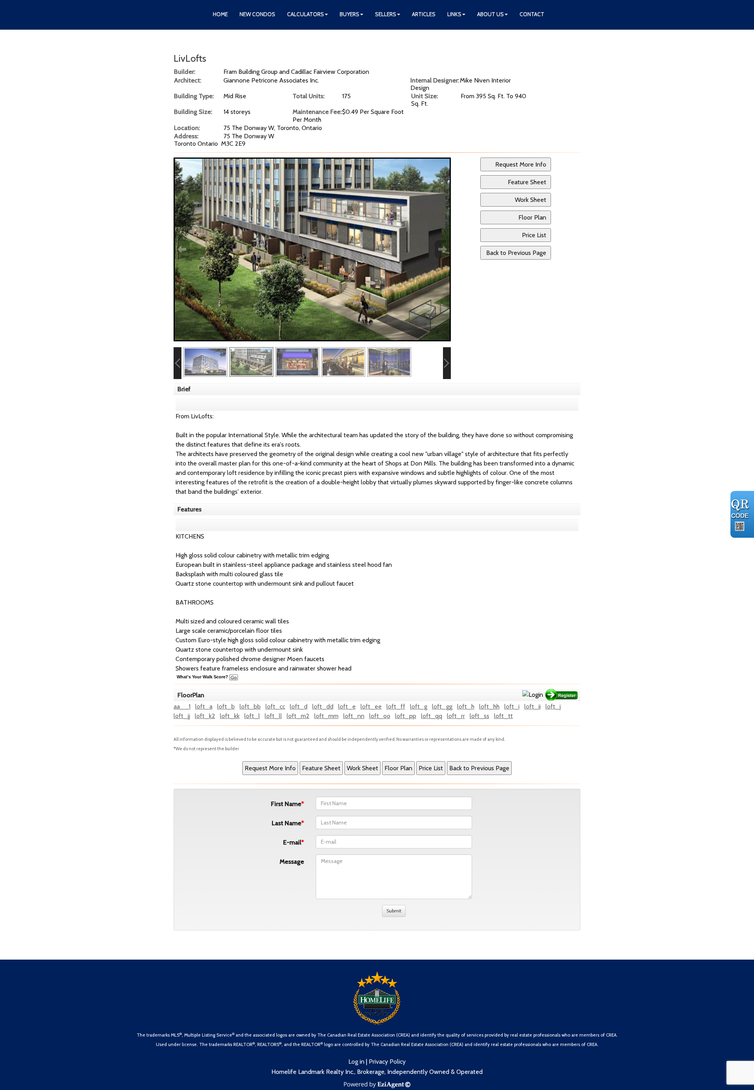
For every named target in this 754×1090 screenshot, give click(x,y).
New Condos (257, 14)
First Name (286, 804)
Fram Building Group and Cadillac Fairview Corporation (296, 71)
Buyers (349, 14)
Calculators (305, 14)
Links (454, 14)
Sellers (385, 14)
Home (220, 14)
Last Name (286, 823)
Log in (356, 1061)
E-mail (292, 842)
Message (292, 861)
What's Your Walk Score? (203, 676)
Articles (424, 14)
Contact (532, 14)
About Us (490, 14)
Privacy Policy (387, 1061)
